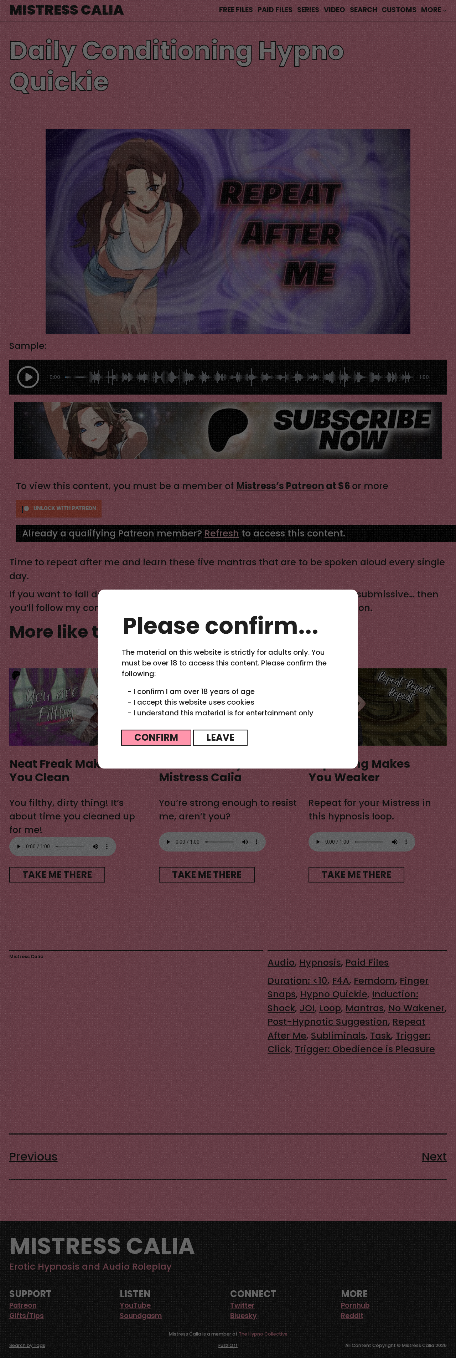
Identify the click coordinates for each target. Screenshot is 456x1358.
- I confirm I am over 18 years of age (191, 691)
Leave (220, 737)
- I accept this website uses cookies (191, 702)
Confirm (156, 737)
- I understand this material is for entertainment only (221, 713)
